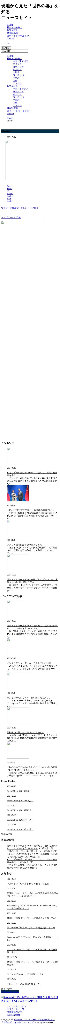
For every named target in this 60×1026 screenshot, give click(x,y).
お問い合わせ (13, 1015)
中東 (15, 80)
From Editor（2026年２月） (20, 801)
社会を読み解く (14, 27)
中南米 (16, 78)
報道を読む (12, 30)
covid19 (10, 38)
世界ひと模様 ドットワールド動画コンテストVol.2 (31, 918)
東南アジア (18, 67)
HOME (10, 25)
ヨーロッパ (18, 75)
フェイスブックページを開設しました (25, 974)
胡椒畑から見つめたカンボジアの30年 (25, 732)
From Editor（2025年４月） (20, 829)
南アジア (17, 69)
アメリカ (17, 64)
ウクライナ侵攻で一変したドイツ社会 (19, 208)
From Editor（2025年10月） (20, 810)
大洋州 (16, 72)
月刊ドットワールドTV (18, 36)
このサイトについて (17, 1006)
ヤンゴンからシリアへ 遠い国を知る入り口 (29, 698)
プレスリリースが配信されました (23, 984)
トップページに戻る (11, 217)
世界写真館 (12, 33)
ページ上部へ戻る (10, 991)
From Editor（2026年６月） (20, 791)
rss (8, 43)
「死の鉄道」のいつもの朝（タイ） (24, 851)
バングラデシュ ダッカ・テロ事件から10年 (29, 663)
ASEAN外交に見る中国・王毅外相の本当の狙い (30, 510)
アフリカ (17, 83)
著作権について (14, 1012)
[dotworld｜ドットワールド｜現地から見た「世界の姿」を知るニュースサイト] (30, 1000)
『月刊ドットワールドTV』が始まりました (28, 884)
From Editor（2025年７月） (20, 820)
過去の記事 (6, 834)
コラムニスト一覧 (15, 1009)
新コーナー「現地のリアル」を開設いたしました (31, 927)
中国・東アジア (20, 61)
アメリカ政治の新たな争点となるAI (24, 545)
